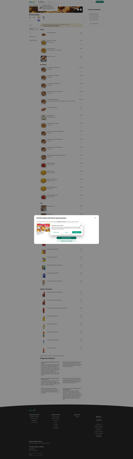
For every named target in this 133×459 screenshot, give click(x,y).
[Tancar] (95, 218)
